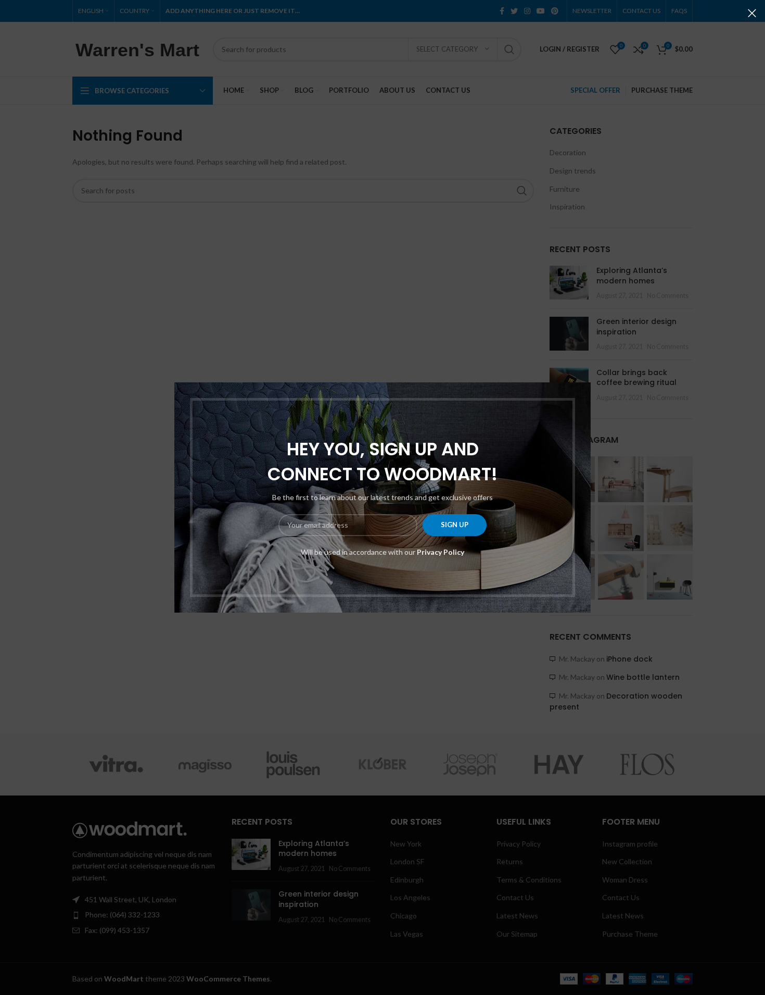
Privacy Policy (440, 552)
